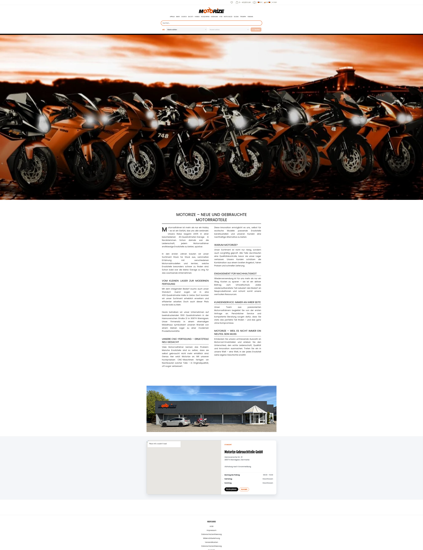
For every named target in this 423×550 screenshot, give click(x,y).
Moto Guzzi (228, 17)
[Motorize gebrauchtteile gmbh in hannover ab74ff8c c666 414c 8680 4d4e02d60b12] (211, 409)
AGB (211, 526)
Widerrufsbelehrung (211, 538)
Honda (197, 17)
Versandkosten (211, 542)
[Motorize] (211, 10)
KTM (221, 17)
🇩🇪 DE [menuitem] (260, 2)
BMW (178, 17)
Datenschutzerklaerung (211, 534)
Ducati (190, 17)
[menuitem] (243, 2)
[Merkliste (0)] (231, 2)
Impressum (211, 530)
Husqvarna (205, 17)
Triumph (243, 17)
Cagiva (184, 17)
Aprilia (172, 17)
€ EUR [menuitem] (274, 2)
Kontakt (244, 489)
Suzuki (236, 17)
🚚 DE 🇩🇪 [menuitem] (267, 2)
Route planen (231, 489)
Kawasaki (214, 17)
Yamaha (250, 17)
